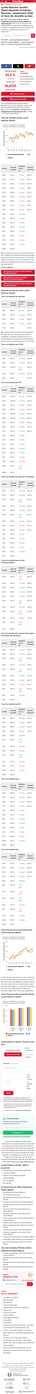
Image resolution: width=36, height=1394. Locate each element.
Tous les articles (15, 1365)
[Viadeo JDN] (26, 1387)
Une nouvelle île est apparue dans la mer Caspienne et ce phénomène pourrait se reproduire (17, 1350)
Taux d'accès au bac (25, 81)
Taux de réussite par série (27, 79)
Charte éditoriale (23, 1363)
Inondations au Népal (10, 1297)
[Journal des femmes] (9, 1379)
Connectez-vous (29, 1086)
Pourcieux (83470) (9, 1173)
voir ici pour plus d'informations (22, 1162)
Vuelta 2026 (7, 1320)
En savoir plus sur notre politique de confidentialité (16, 1136)
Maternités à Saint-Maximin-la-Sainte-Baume (18, 1239)
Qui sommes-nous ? (7, 1363)
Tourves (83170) (8, 1180)
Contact (7, 1365)
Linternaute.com (10, 1280)
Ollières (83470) (8, 1178)
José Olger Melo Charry (11, 1318)
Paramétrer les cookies (21, 1367)
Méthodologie (10, 89)
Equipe (16, 1363)
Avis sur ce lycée (24, 84)
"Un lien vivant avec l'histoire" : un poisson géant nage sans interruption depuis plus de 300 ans (18, 1332)
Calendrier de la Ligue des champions (16, 1307)
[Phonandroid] (26, 1391)
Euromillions (7, 1323)
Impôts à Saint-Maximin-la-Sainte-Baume (17, 1230)
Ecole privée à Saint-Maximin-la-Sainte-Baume (19, 1237)
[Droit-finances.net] (26, 1383)
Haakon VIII (7, 1310)
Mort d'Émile (7, 1302)
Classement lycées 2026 (13, 4)
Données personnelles (8, 1367)
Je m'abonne (17, 1133)
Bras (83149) (7, 1183)
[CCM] (26, 1379)
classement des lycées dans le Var (13, 111)
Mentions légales (13, 1369)
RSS (21, 1365)
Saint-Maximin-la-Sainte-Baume (14, 1192)
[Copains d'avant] (9, 1387)
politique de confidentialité (23, 1110)
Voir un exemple (27, 1280)
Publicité (31, 1363)
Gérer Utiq (31, 1367)
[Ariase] (9, 1392)
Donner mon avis (12, 1054)
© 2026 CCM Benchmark (18, 1371)
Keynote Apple (8, 1315)
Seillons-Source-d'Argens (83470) (14, 1175)
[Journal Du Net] (9, 1383)
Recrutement (27, 1365)
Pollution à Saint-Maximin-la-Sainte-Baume (18, 1202)
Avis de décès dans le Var (11, 1195)
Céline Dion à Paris (9, 1312)
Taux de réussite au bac (26, 76)
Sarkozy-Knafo (8, 1300)
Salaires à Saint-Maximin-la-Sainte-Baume (17, 1223)
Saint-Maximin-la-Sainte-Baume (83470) (17, 1170)
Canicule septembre (10, 1305)
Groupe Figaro (23, 1369)
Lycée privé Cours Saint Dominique (18, 44)
